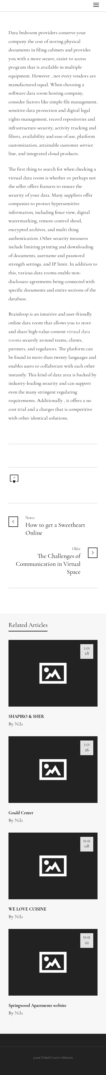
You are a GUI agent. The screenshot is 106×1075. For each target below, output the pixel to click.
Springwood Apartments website (37, 1006)
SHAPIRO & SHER (26, 717)
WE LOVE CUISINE (27, 909)
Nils (19, 724)
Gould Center (20, 813)
